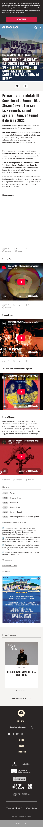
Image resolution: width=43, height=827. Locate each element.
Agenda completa (19, 698)
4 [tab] (23, 690)
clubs (21, 746)
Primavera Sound (9, 566)
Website (7, 248)
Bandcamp (8, 251)
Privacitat (21, 816)
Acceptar (21, 19)
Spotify (20, 251)
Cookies (29, 816)
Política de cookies (18, 12)
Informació (21, 752)
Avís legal (14, 816)
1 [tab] (16, 690)
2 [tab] (19, 690)
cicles (21, 740)
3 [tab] (21, 690)
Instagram (31, 248)
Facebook (18, 248)
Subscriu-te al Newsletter (18, 727)
